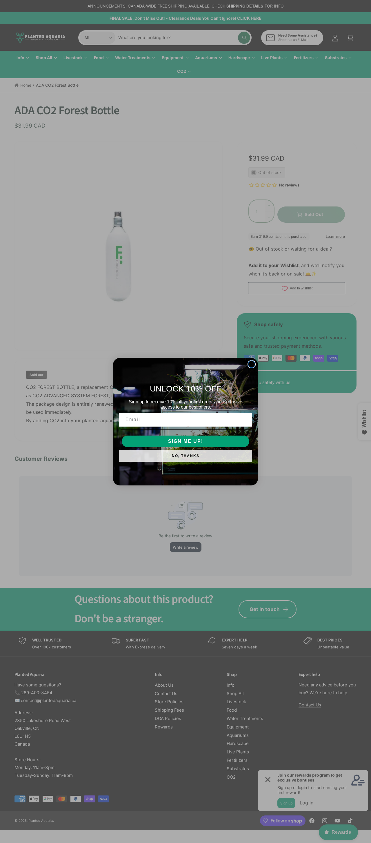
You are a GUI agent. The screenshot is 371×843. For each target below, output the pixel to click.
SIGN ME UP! (185, 441)
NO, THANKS (185, 456)
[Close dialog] (251, 364)
